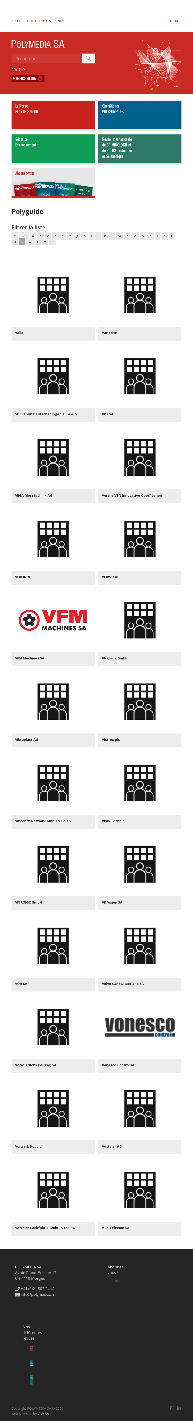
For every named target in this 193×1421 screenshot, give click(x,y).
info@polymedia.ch (37, 1294)
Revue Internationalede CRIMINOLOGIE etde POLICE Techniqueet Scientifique (117, 147)
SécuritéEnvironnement (25, 142)
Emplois (45, 21)
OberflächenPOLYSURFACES (113, 108)
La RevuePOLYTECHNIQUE (26, 108)
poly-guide (19, 69)
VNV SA (43, 1413)
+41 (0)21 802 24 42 (37, 1288)
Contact (60, 21)
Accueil (17, 21)
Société (31, 21)
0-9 (23, 236)
